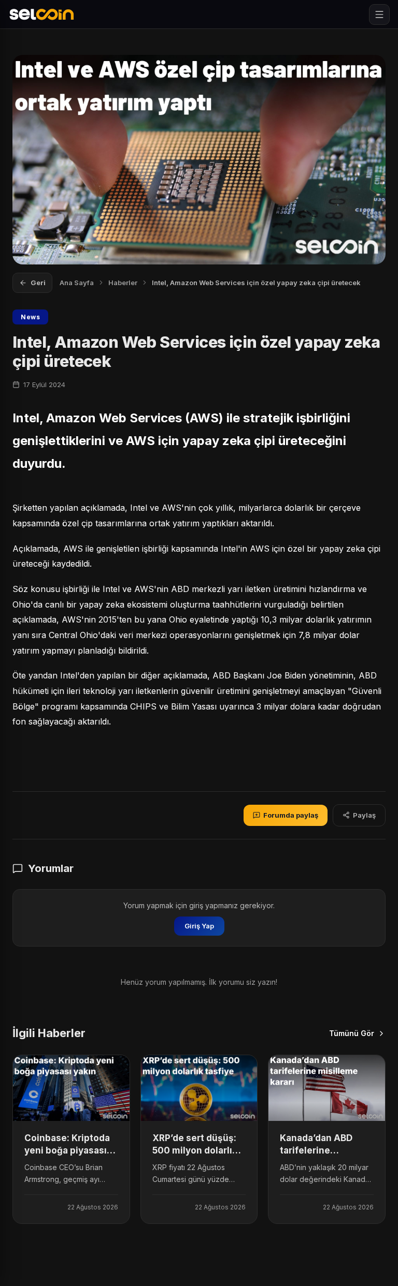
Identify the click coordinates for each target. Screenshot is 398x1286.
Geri (38, 282)
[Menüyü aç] (379, 14)
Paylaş (364, 815)
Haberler (122, 282)
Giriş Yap (199, 926)
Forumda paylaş (290, 815)
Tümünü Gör (351, 1033)
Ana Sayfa (77, 282)
